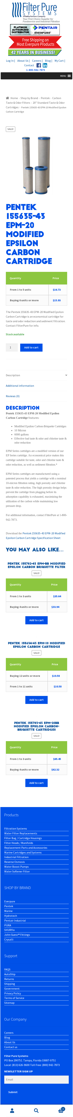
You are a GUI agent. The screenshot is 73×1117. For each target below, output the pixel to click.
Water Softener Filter (17, 871)
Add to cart (31, 347)
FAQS (7, 969)
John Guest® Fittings (17, 934)
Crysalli (8, 939)
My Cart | (60, 60)
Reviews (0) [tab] (12, 396)
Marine (8, 911)
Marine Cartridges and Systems (23, 852)
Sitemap (9, 1002)
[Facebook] (38, 65)
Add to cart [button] (36, 620)
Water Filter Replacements (20, 833)
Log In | (10, 60)
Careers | (37, 60)
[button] (63, 75)
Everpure (9, 901)
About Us (9, 1042)
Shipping (9, 984)
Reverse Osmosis (14, 862)
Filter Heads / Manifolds (18, 843)
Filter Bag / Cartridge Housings (23, 838)
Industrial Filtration (16, 857)
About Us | (23, 60)
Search (36, 1111)
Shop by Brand (29, 98)
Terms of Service (14, 998)
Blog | (48, 60)
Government (12, 988)
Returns (9, 979)
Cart (56, 1107)
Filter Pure (36, 29)
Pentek (45, 98)
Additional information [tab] (20, 385)
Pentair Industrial (15, 920)
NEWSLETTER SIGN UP (18, 1071)
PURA (7, 925)
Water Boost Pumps (16, 866)
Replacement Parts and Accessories (25, 847)
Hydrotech (10, 915)
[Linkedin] (45, 65)
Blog (7, 1037)
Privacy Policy (12, 993)
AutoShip (9, 974)
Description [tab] (13, 375)
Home (14, 98)
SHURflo (9, 930)
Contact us (10, 1047)
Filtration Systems (15, 828)
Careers (8, 1032)
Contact (29, 65)
